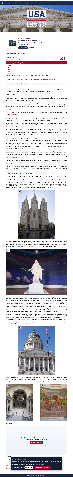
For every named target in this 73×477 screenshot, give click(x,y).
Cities (18, 53)
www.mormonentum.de (11, 114)
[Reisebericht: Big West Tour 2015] (65, 59)
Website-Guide (43, 475)
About (37, 475)
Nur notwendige (18, 467)
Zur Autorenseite (23, 47)
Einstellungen (28, 467)
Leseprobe (32, 47)
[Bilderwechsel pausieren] (71, 30)
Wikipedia (21, 108)
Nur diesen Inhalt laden (36, 442)
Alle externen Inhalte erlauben (42, 467)
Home (7, 53)
